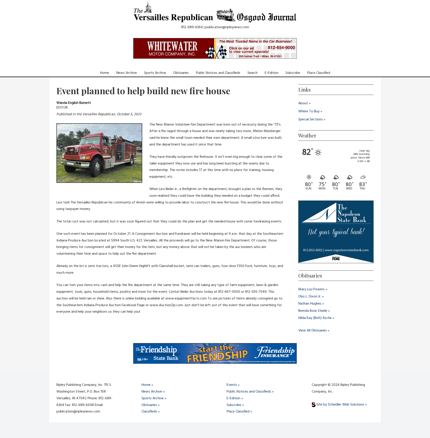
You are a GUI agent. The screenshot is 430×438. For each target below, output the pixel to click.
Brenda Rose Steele (312, 311)
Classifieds (149, 411)
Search (252, 73)
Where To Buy (309, 111)
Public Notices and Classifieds (218, 73)
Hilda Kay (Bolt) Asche (315, 318)
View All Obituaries (312, 330)
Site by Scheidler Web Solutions (340, 405)
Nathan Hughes (309, 304)
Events (232, 385)
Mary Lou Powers (311, 289)
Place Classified (318, 73)
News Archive (126, 73)
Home (104, 73)
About (303, 103)
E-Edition (271, 73)
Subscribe (293, 73)
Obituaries (181, 73)
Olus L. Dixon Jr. (309, 296)
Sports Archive (155, 73)
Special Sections (310, 119)
